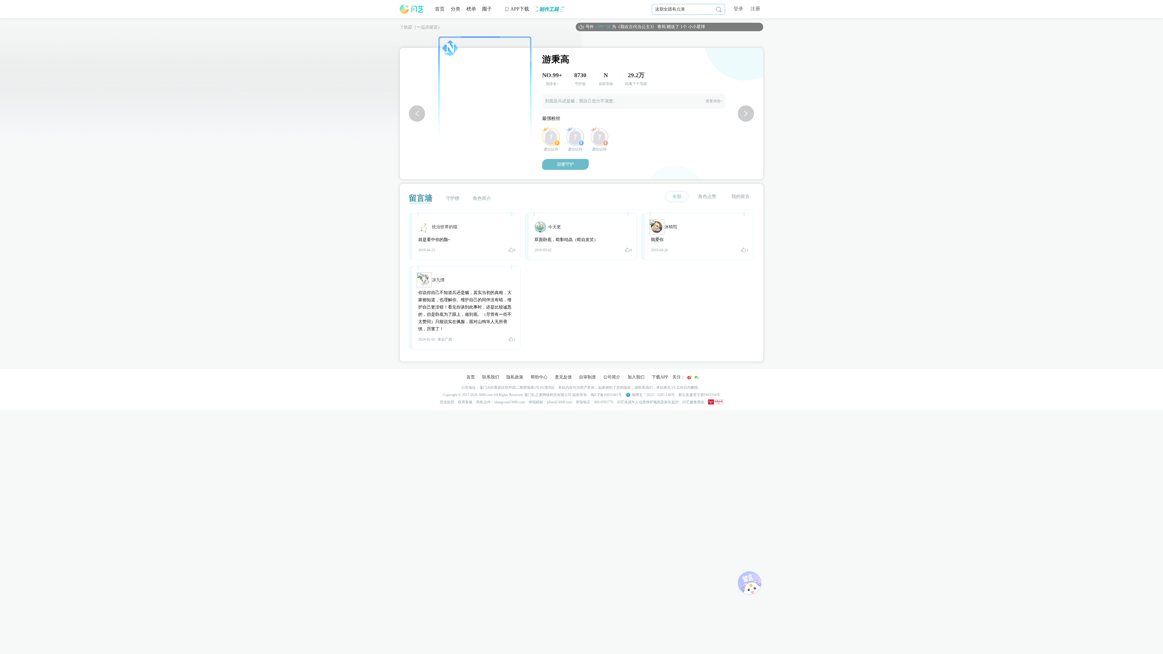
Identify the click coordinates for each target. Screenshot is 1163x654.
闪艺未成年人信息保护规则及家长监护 (648, 402)
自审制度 (587, 377)
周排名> (552, 84)
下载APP (660, 377)
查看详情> (714, 101)
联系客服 (465, 402)
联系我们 (490, 377)
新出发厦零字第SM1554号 (699, 395)
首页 (440, 9)
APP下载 (517, 9)
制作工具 (550, 9)
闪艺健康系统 (693, 402)
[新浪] (689, 377)
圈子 (487, 9)
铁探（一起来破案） (421, 27)
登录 (738, 8)
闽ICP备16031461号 (606, 395)
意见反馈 (563, 377)
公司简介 (611, 377)
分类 (455, 9)
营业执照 (447, 402)
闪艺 (412, 9)
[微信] (696, 377)
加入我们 (636, 377)
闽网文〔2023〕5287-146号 (653, 395)
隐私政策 (514, 377)
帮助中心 (539, 377)
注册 (755, 8)
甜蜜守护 (565, 164)
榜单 (471, 9)
